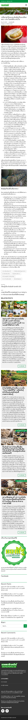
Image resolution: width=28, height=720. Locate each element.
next (14, 292)
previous (11, 285)
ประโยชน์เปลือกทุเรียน (6, 273)
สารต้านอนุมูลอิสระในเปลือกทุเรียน (8, 276)
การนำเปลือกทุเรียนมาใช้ (6, 271)
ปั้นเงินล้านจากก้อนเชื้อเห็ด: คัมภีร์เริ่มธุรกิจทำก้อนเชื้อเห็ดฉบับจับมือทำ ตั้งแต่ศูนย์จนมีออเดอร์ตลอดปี (13, 450)
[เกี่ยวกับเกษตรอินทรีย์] (14, 553)
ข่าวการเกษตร (4, 681)
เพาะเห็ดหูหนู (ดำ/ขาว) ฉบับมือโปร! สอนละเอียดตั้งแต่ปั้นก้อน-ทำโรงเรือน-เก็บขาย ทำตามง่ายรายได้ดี (14, 500)
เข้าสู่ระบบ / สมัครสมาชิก (6, 1)
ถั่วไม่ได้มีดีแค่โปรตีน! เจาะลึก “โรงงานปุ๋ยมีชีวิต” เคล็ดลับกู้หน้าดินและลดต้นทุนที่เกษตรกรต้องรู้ (13, 391)
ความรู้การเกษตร (8, 23)
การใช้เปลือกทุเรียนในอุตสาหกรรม (19, 271)
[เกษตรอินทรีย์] (4, 5)
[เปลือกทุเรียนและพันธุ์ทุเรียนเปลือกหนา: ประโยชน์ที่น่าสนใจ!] (14, 34)
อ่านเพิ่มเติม (21, 366)
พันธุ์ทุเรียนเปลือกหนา (16, 273)
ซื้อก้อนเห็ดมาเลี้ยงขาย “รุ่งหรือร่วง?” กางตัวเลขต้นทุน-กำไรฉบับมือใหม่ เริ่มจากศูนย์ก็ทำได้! (13, 616)
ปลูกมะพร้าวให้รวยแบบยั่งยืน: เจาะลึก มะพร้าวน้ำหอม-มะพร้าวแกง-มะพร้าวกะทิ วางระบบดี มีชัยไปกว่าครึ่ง (13, 322)
